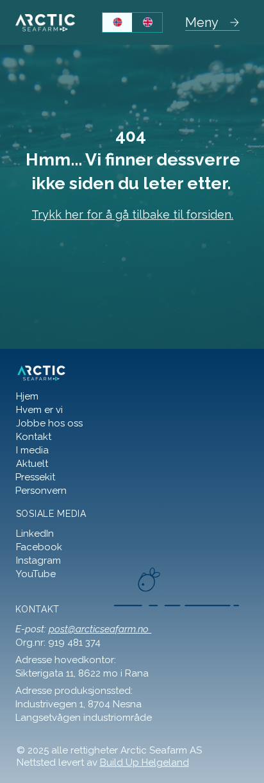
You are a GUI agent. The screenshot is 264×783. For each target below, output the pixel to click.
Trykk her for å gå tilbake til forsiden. (132, 214)
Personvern (41, 490)
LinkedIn (35, 533)
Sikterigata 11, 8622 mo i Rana (83, 673)
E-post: (32, 629)
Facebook (39, 547)
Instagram (38, 560)
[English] (147, 22)
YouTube (36, 574)
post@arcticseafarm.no (100, 629)
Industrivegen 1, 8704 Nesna (78, 704)
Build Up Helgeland (144, 762)
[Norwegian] (117, 22)
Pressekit (35, 477)
